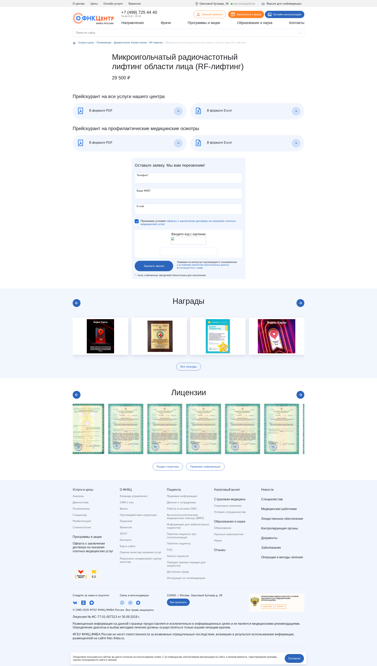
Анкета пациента (178, 556)
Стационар (80, 514)
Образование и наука (229, 521)
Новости (267, 489)
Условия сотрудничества (230, 512)
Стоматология (82, 527)
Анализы (78, 496)
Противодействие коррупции (138, 514)
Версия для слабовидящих (284, 3)
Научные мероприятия (228, 534)
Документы (269, 538)
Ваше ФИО (144, 190)
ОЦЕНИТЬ (281, 606)
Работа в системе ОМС (182, 508)
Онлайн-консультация (287, 14)
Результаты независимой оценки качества (141, 560)
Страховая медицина (229, 499)
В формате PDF (100, 110)
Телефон (142, 175)
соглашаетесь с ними (191, 267)
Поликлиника (81, 508)
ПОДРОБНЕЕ (267, 606)
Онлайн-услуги (113, 3)
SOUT (123, 533)
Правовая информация (205, 466)
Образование (222, 527)
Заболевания (271, 547)
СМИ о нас (127, 502)
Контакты (126, 539)
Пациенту (174, 489)
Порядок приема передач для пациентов (186, 564)
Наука (218, 540)
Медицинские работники (279, 509)
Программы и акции (87, 536)
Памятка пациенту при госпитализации (181, 535)
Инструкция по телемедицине (186, 578)
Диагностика (81, 502)
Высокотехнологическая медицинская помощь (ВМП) (185, 516)
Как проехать (178, 602)
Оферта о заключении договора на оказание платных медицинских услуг (93, 547)
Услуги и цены (83, 489)
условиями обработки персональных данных (204, 265)
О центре (79, 3)
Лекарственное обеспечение (282, 518)
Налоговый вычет (227, 489)
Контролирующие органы (279, 528)
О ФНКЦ (126, 489)
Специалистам (272, 499)
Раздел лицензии (168, 466)
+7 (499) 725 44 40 (139, 12)
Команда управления (133, 496)
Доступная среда (178, 571)
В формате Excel (219, 110)
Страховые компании (228, 505)
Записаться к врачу (248, 14)
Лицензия (126, 521)
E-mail (140, 206)
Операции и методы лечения (282, 557)
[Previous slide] (77, 303)
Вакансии (135, 3)
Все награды (188, 366)
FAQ (169, 549)
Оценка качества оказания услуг (140, 552)
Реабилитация (82, 521)
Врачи (124, 508)
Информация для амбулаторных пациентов (188, 526)
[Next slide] (300, 303)
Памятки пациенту (179, 543)
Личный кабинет (212, 14)
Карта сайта (127, 546)
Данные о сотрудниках (181, 502)
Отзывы (220, 550)
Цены (94, 3)
